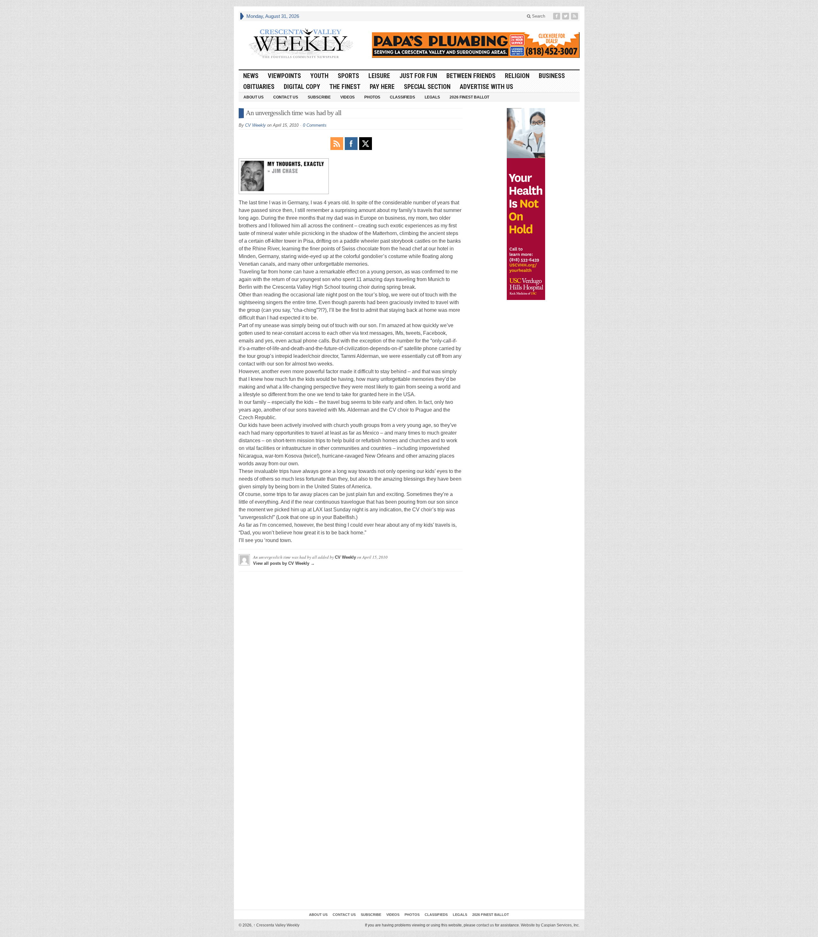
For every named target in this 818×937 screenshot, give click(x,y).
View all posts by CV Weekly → (284, 563)
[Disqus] (351, 656)
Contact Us (285, 97)
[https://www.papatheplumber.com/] (476, 45)
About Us (253, 97)
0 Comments (315, 125)
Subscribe (319, 97)
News (251, 76)
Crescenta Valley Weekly (276, 925)
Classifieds (402, 97)
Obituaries (258, 87)
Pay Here (382, 87)
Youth (319, 76)
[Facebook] (557, 16)
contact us (485, 925)
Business (552, 76)
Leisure (379, 76)
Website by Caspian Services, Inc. (550, 925)
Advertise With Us (486, 87)
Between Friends (471, 76)
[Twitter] (566, 16)
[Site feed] (575, 16)
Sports (348, 76)
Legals (432, 97)
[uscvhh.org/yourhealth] (526, 204)
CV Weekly (255, 125)
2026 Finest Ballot (469, 97)
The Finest (344, 87)
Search (538, 16)
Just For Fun (418, 76)
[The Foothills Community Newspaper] (301, 43)
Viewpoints (284, 76)
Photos (372, 97)
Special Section (427, 87)
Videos (347, 97)
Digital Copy (302, 87)
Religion (517, 76)
